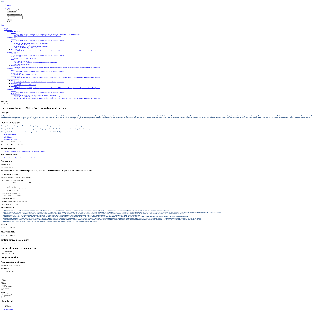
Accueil (6, 28)
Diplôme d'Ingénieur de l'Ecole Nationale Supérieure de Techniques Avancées (24, 151)
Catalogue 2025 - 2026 (13, 37)
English (9, 5)
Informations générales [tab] (10, 134)
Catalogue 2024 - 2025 (13, 52)
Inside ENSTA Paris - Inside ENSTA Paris (25, 58)
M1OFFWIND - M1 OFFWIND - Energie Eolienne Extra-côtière (31, 46)
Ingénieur (13, 33)
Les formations (8, 30)
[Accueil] (2, 1)
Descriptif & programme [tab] (10, 139)
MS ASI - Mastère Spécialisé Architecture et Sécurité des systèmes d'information (35, 95)
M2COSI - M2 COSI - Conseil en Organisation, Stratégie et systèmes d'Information (35, 62)
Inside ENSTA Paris (16, 56)
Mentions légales (8, 309)
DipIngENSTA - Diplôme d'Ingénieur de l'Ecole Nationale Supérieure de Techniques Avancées (39, 40)
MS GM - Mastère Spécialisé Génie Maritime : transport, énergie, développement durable (37, 97)
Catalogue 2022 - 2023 (13, 79)
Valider (9, 19)
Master (12, 42)
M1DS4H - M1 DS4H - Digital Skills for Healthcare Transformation (32, 43)
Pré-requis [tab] (6, 136)
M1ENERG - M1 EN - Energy (22, 45)
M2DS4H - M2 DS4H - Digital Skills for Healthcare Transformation (32, 47)
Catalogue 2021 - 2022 (13, 89)
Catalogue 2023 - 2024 (13, 68)
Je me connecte (12, 11)
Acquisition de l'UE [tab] (9, 137)
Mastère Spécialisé (15, 49)
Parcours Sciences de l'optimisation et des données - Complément (21, 157)
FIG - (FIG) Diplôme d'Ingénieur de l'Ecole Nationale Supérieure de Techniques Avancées (37, 36)
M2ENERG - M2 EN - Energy (22, 64)
